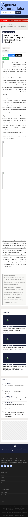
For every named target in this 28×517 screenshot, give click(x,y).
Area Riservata (4, 492)
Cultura (2, 477)
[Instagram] (11, 466)
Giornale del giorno (5, 489)
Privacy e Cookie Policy (6, 499)
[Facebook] (8, 466)
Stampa (6, 50)
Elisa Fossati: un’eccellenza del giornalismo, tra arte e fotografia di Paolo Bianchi (14, 348)
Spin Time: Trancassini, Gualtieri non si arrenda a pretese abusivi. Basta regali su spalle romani (15, 414)
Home (2, 24)
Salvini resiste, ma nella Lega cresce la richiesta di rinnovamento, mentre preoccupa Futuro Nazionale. (14, 406)
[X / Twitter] (5, 466)
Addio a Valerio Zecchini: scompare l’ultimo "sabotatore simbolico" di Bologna (14, 329)
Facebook (11, 55)
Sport (2, 483)
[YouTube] (2, 466)
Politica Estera (4, 472)
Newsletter (3, 487)
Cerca (18, 12)
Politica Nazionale (5, 470)
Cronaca (3, 480)
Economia (3, 475)
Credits (2, 501)
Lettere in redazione (9, 24)
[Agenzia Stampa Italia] (14, 8)
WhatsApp (6, 58)
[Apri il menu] (14, 16)
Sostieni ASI (3, 494)
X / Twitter (18, 55)
